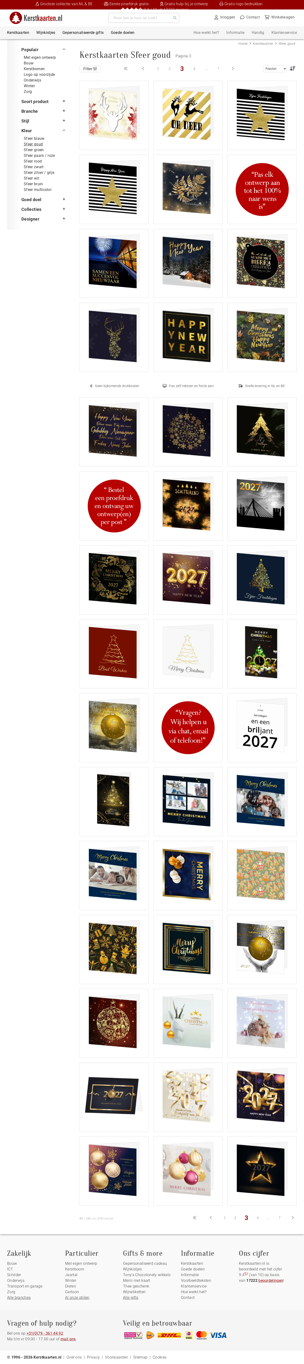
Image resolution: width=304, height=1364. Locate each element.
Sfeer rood (33, 161)
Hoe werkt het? (206, 32)
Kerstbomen (34, 69)
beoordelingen (270, 1280)
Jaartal (71, 1275)
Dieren (70, 1286)
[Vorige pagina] (143, 68)
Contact (188, 1297)
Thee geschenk (136, 1286)
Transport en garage (24, 1286)
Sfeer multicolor (38, 189)
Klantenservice (284, 32)
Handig (258, 32)
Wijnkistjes (45, 32)
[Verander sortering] (292, 68)
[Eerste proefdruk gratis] (114, 505)
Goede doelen (123, 32)
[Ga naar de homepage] (39, 13)
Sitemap (140, 1357)
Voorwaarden (116, 1357)
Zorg (28, 91)
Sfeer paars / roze (39, 155)
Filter (88, 69)
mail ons (68, 1339)
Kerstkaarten (18, 32)
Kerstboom (74, 1269)
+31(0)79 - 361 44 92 (45, 1333)
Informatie (235, 32)
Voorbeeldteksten (196, 1280)
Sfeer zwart (34, 167)
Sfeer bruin (33, 184)
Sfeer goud (33, 144)
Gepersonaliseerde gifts (83, 32)
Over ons (74, 1357)
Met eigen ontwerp (40, 57)
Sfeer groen (34, 150)
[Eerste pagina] (125, 68)
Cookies (159, 1357)
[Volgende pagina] (232, 68)
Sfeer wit (31, 178)
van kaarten (97, 1218)
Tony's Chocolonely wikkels (147, 1275)
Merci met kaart (136, 1280)
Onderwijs (32, 80)
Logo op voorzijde (39, 74)
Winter (29, 86)
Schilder (14, 1275)
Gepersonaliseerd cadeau (145, 1263)
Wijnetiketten (134, 1292)
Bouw (28, 63)
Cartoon (72, 1292)
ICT (10, 1269)
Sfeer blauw (34, 138)
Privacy (93, 1357)
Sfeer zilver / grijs (39, 172)
